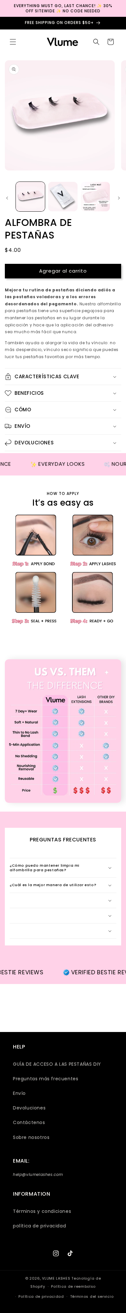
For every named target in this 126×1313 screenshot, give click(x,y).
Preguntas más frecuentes (45, 1078)
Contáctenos (29, 1122)
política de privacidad (39, 1226)
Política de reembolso (73, 1286)
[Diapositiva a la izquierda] (7, 198)
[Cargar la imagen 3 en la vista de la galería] (95, 196)
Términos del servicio (92, 1296)
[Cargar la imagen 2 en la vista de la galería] (62, 196)
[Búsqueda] (96, 42)
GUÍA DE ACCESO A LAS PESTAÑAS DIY (57, 1064)
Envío (19, 1093)
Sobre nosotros (31, 1137)
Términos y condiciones (42, 1211)
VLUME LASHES (56, 1278)
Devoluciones (29, 1108)
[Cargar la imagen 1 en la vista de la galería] (30, 196)
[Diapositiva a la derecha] (119, 198)
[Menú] (13, 42)
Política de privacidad (41, 1296)
